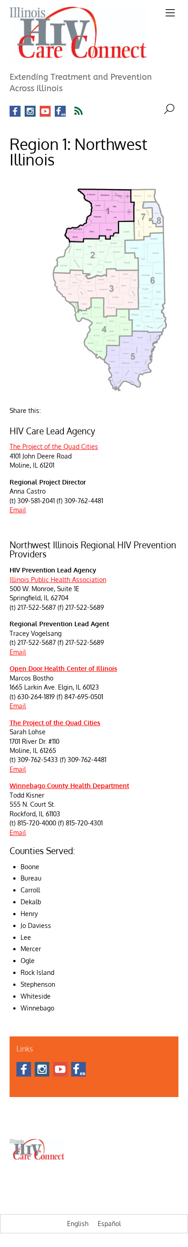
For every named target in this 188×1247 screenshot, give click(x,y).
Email (18, 510)
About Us (21, 1112)
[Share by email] (78, 407)
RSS (84, 111)
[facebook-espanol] (60, 111)
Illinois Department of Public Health (114, 1112)
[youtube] (45, 111)
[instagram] (30, 111)
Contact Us (51, 1112)
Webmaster (109, 1122)
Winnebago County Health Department (69, 785)
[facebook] (15, 111)
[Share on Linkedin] (63, 407)
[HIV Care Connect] (78, 57)
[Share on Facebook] (47, 407)
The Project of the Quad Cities (54, 446)
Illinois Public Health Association (58, 579)
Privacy (138, 1122)
